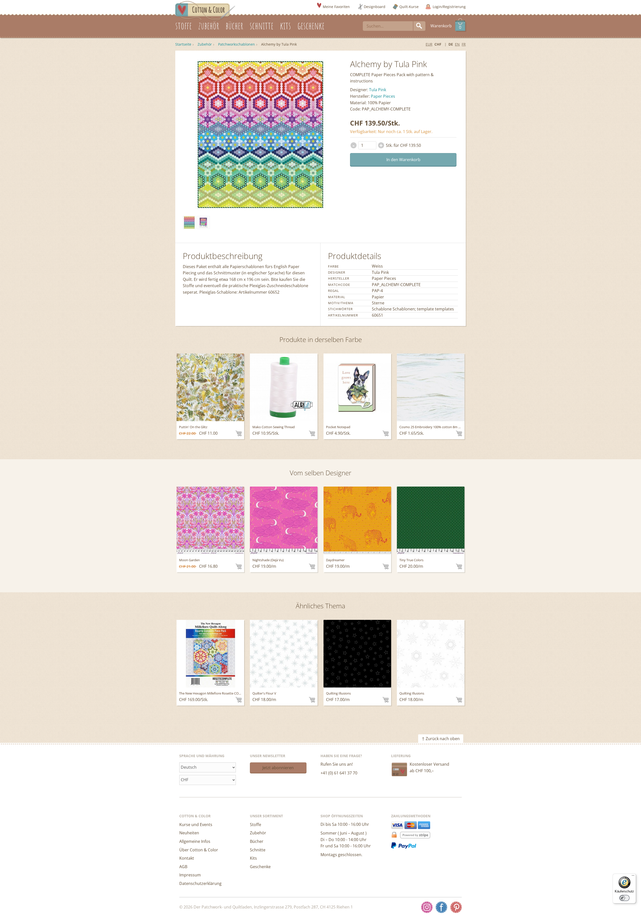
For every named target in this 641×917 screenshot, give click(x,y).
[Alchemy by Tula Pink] (189, 222)
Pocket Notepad (338, 427)
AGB (183, 866)
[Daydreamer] (357, 520)
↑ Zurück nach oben (441, 738)
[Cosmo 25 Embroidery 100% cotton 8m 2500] (430, 387)
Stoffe (255, 824)
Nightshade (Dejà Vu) (268, 560)
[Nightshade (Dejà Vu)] (283, 520)
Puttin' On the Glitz (193, 427)
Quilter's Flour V (264, 693)
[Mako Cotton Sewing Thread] (283, 387)
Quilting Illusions (338, 693)
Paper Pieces (383, 96)
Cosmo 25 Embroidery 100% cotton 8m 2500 (432, 427)
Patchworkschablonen (236, 44)
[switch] (624, 898)
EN (457, 44)
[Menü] (633, 877)
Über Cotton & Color (198, 850)
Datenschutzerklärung (200, 883)
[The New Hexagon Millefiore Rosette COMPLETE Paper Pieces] (210, 653)
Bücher (256, 841)
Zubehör (205, 44)
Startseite (183, 44)
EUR (429, 44)
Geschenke (260, 866)
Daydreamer (335, 560)
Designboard (374, 6)
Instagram (427, 907)
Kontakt (186, 858)
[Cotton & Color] (205, 10)
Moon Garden (189, 560)
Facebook (441, 907)
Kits (253, 858)
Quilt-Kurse (409, 6)
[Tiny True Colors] (430, 520)
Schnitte (257, 850)
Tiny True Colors (411, 560)
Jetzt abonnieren (278, 767)
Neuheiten (189, 833)
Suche (419, 26)
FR (464, 44)
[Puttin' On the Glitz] (210, 387)
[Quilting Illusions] (357, 653)
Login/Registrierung (449, 6)
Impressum (190, 875)
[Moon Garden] (210, 520)
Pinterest (456, 907)
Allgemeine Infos (194, 841)
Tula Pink (377, 89)
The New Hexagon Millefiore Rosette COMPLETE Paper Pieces (224, 693)
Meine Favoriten (336, 6)
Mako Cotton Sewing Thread (273, 427)
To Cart (238, 433)
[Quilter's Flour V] (283, 653)
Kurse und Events (195, 824)
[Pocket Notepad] (357, 387)
